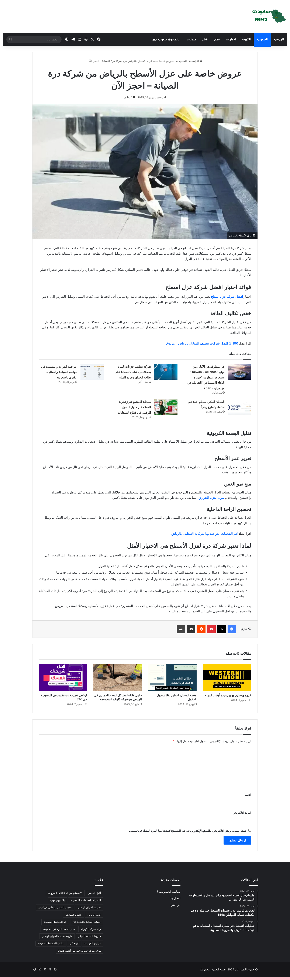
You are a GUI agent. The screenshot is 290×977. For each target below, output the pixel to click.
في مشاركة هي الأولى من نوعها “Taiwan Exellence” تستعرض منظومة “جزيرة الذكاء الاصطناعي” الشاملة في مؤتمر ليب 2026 (206, 377)
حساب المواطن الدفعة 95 (87, 921)
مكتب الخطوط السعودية (50, 943)
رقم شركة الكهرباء (91, 929)
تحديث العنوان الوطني (89, 907)
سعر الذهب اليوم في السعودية (59, 929)
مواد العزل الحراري (211, 498)
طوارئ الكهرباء (92, 943)
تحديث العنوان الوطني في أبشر (55, 907)
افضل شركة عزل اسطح (227, 297)
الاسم (248, 794)
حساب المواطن (73, 914)
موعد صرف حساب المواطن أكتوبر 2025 (79, 950)
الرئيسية (279, 39)
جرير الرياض (94, 914)
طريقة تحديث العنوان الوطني (57, 936)
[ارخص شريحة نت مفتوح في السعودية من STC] (63, 677)
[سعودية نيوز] (269, 16)
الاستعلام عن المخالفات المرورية (65, 893)
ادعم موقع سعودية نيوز (166, 39)
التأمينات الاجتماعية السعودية (85, 900)
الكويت (246, 39)
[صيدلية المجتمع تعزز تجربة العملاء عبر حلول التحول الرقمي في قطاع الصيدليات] (165, 407)
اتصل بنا (175, 898)
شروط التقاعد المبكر (89, 936)
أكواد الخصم (94, 893)
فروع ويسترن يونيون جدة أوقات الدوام (228, 695)
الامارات (231, 39)
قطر (205, 39)
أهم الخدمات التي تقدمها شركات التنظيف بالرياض (204, 534)
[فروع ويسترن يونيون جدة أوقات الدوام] (227, 677)
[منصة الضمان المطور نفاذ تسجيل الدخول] (172, 677)
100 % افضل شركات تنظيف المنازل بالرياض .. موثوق (202, 343)
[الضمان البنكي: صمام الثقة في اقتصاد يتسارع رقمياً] (239, 407)
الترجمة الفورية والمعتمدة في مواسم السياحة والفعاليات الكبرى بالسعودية (59, 372)
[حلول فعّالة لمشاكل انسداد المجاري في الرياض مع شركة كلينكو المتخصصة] (117, 677)
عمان (217, 39)
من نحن (175, 904)
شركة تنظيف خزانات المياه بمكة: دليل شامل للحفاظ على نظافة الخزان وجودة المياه (133, 372)
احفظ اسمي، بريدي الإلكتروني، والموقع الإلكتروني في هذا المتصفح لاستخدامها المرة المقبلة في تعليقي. (188, 830)
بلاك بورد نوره (57, 900)
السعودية (262, 39)
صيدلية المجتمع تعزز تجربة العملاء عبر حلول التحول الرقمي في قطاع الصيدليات (134, 407)
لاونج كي (74, 943)
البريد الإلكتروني (242, 812)
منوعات (191, 39)
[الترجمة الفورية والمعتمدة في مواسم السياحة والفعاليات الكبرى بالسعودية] (92, 372)
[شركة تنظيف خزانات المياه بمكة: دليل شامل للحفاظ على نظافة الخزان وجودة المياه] (165, 372)
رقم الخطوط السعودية (56, 921)
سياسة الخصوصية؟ (168, 891)
